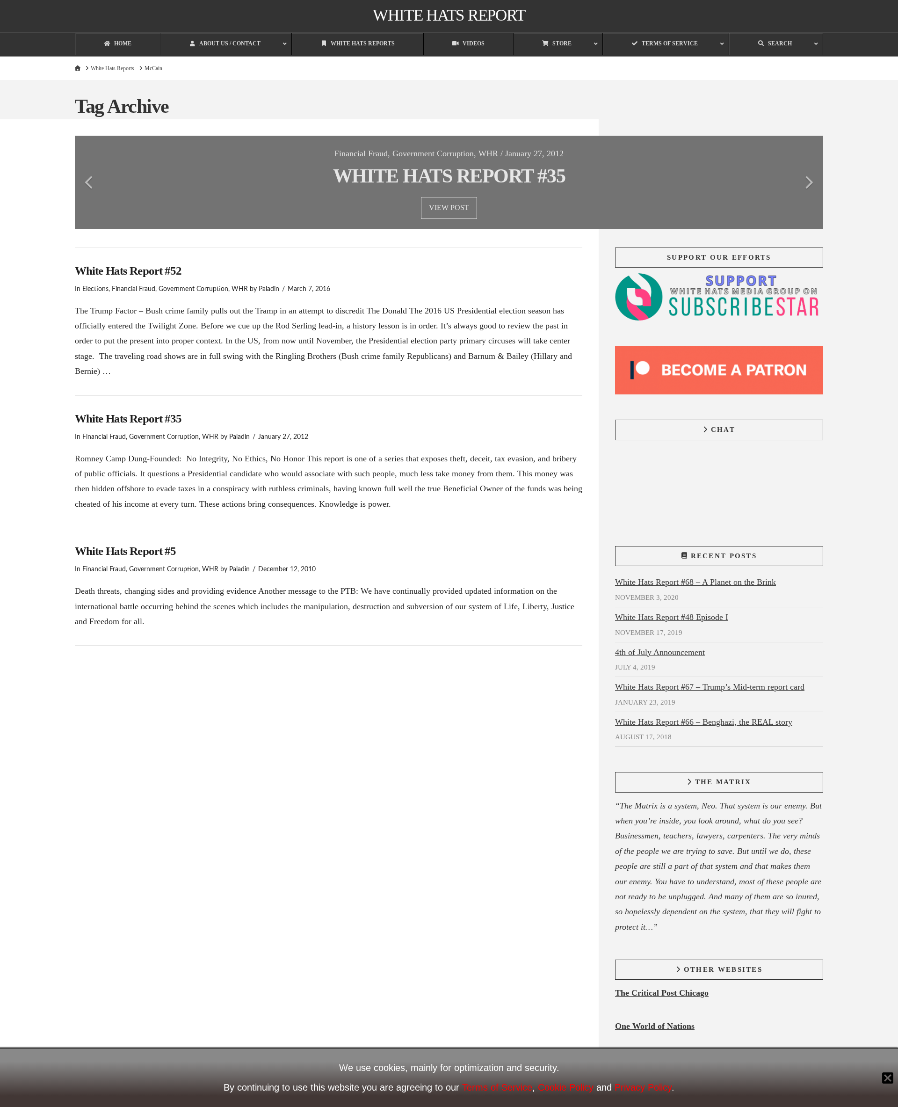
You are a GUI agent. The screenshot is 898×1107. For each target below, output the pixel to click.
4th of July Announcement (660, 652)
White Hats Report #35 (128, 418)
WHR (240, 289)
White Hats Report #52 (128, 270)
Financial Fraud (133, 289)
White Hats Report (449, 15)
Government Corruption (193, 289)
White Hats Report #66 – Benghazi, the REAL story (703, 722)
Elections (95, 289)
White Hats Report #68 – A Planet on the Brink (695, 582)
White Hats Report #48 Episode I (671, 617)
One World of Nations (655, 1026)
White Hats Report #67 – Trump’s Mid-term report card (709, 687)
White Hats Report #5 (125, 551)
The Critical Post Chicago (662, 993)
